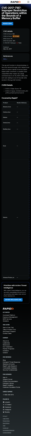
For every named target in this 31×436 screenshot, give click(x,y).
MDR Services (7, 319)
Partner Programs (8, 349)
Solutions (6, 321)
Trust (4, 425)
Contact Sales (7, 333)
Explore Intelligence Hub (13, 299)
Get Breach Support (9, 331)
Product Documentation (10, 381)
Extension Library (8, 383)
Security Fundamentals (10, 370)
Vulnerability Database (10, 368)
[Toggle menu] (28, 2)
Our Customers (7, 347)
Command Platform (9, 315)
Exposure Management (10, 317)
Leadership (6, 343)
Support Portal (7, 379)
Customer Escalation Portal (11, 387)
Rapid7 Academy (8, 385)
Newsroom (6, 345)
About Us (6, 341)
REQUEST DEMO (7, 23)
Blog (4, 360)
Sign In (5, 377)
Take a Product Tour (9, 329)
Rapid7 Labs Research (10, 366)
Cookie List (5, 428)
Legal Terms (6, 418)
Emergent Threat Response (11, 362)
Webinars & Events (9, 364)
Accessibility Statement (8, 430)
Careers (5, 352)
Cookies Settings (7, 432)
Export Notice (6, 423)
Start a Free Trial (8, 327)
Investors (6, 350)
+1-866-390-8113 (8, 395)
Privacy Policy (6, 420)
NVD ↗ (5, 59)
